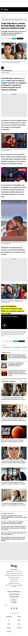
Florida (2, 13)
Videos (19, 616)
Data (19, 620)
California (7, 13)
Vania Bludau (16, 347)
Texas (11, 13)
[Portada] (14, 568)
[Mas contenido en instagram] (16, 608)
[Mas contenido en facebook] (11, 608)
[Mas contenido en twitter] (14, 608)
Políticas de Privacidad (14, 594)
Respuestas (9, 616)
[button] (5, 325)
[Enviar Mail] (2, 70)
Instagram (24, 347)
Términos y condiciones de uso (14, 591)
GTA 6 (20, 13)
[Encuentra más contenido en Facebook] (2, 38)
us (8, 620)
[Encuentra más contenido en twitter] (6, 38)
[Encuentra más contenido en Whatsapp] (9, 38)
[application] (14, 321)
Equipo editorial (14, 569)
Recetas (19, 627)
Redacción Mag (7, 70)
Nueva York (16, 13)
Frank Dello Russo (7, 347)
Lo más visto (6, 352)
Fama (9, 624)
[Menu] (2, 9)
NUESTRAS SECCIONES (14, 613)
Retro (19, 624)
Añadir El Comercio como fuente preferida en (14, 19)
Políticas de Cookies (14, 596)
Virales (9, 627)
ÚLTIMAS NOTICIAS (7, 513)
